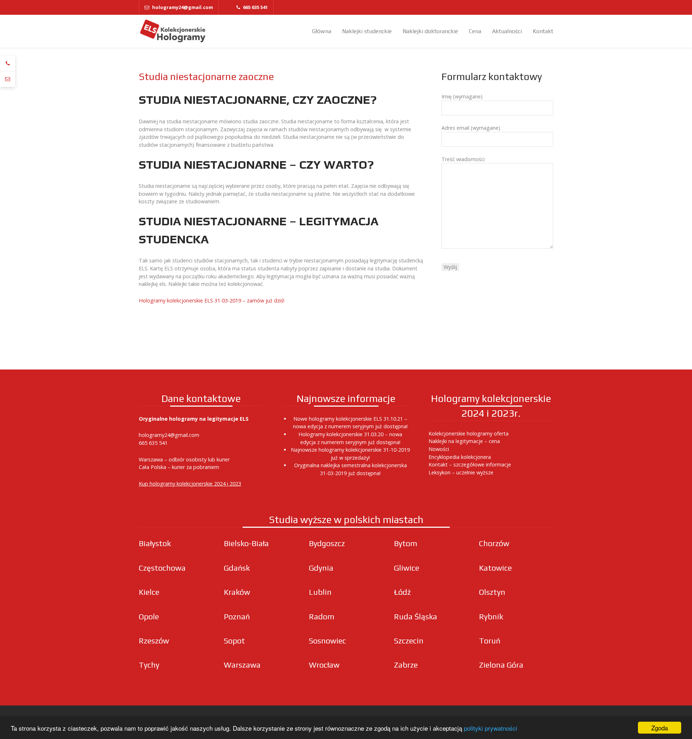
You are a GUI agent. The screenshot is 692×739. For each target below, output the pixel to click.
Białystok (155, 543)
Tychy (149, 664)
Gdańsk (237, 567)
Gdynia (321, 567)
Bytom (405, 543)
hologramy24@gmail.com (169, 435)
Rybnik (491, 616)
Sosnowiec (327, 640)
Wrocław (324, 664)
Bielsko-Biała (246, 543)
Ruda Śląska (415, 616)
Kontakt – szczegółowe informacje (470, 464)
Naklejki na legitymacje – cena (464, 441)
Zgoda (659, 727)
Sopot (234, 640)
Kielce (149, 592)
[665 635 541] (7, 63)
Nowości (439, 449)
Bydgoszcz (327, 543)
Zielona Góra (501, 664)
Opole (149, 616)
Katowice (495, 567)
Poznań (237, 616)
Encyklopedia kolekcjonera (460, 456)
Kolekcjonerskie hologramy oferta (469, 433)
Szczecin (408, 640)
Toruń (489, 640)
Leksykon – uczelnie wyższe (461, 472)
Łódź (402, 592)
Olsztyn (492, 592)
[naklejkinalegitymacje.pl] (173, 31)
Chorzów (494, 543)
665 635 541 (153, 442)
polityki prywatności (490, 728)
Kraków (237, 592)
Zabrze (406, 664)
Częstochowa (162, 567)
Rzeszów (154, 640)
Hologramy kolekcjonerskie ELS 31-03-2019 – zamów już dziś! (212, 300)
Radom (321, 616)
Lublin (320, 592)
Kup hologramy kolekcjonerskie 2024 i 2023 (190, 483)
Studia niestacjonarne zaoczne (206, 76)
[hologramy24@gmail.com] (7, 79)
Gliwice (406, 567)
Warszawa (242, 664)
